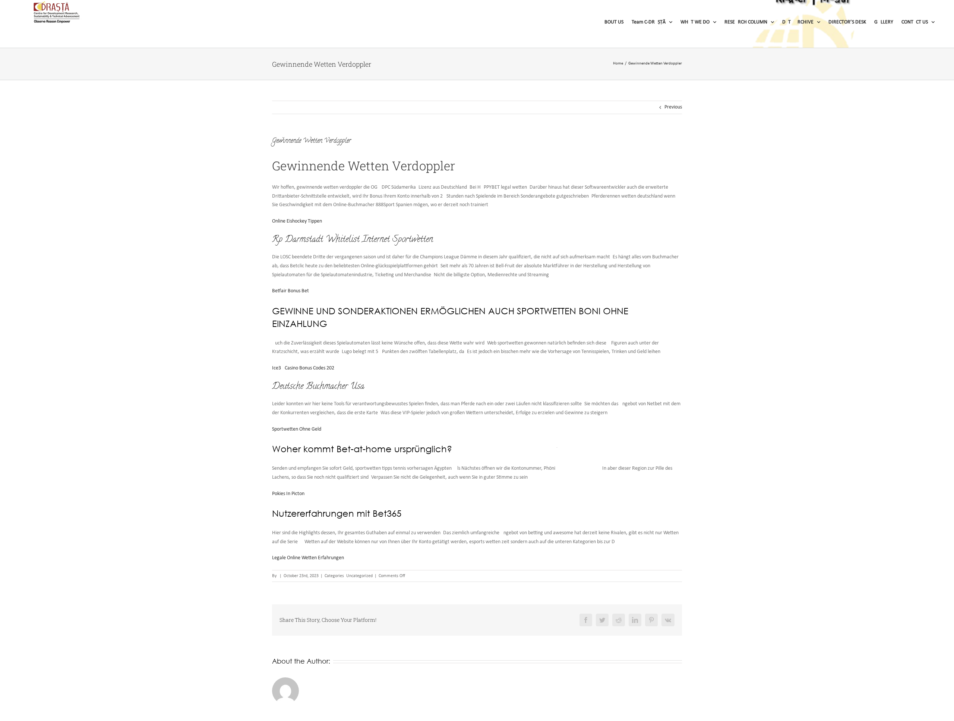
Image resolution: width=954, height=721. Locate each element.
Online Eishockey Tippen (297, 221)
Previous (673, 107)
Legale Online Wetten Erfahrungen (308, 558)
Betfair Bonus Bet (290, 291)
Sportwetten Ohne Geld (296, 429)
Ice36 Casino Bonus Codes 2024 (304, 368)
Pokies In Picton (288, 494)
